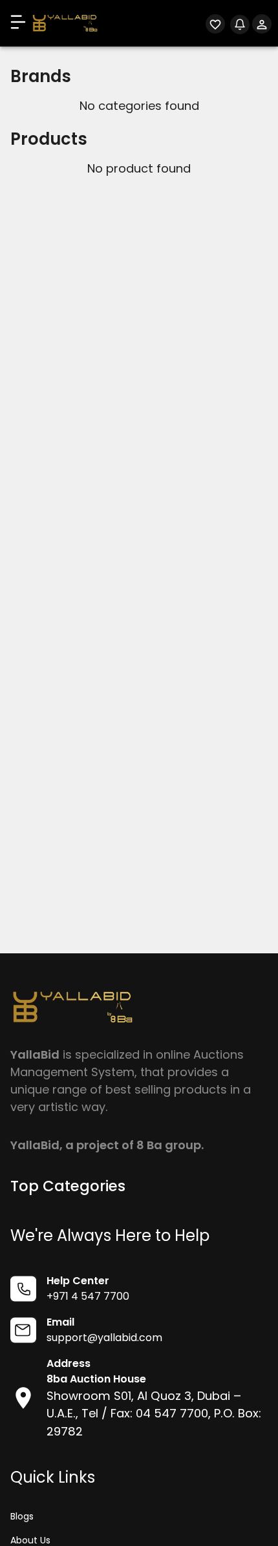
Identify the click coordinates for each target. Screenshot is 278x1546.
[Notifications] (240, 26)
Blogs (22, 1516)
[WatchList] (215, 26)
